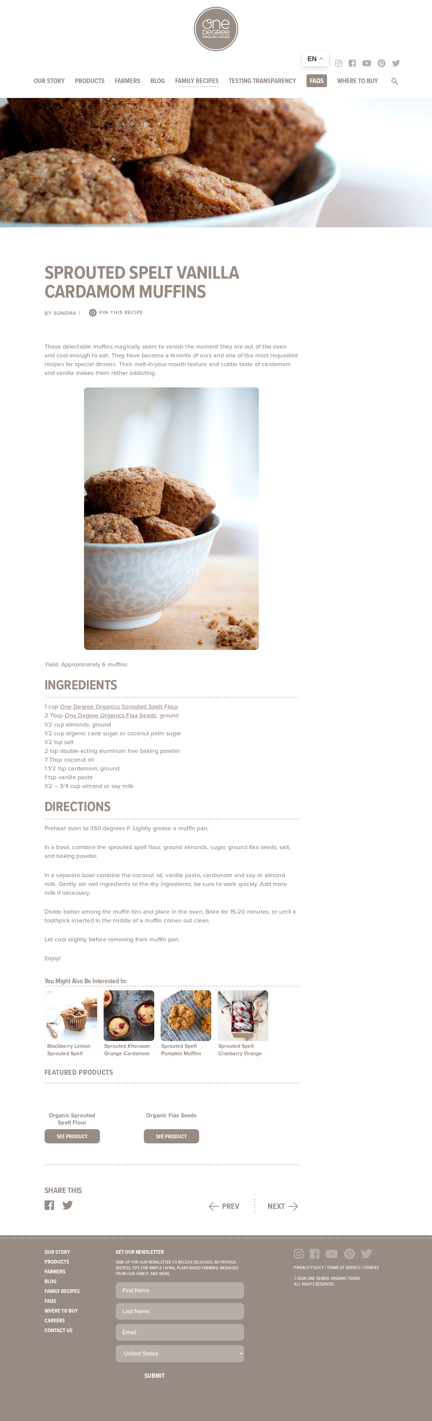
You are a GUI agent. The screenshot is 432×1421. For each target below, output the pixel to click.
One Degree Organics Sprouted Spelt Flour (119, 706)
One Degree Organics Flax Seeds (110, 715)
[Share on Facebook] (49, 1205)
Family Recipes (197, 81)
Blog (158, 81)
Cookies (371, 1268)
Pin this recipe (120, 312)
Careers (55, 1320)
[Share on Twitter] (67, 1205)
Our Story (49, 81)
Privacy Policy (309, 1268)
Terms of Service (343, 1268)
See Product (72, 1136)
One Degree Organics (216, 29)
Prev (230, 1206)
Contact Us (59, 1330)
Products (90, 81)
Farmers (127, 81)
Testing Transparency (262, 81)
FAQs (317, 81)
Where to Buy (357, 81)
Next (276, 1206)
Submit (154, 1376)
